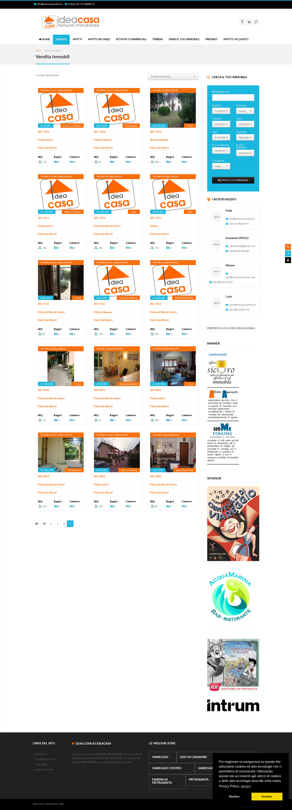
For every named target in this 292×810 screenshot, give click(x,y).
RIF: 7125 (99, 304)
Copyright (41, 764)
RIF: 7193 (155, 218)
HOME (45, 39)
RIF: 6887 (99, 476)
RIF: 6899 (99, 390)
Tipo (214, 131)
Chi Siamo (41, 754)
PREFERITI (211, 39)
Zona (239, 118)
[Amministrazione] (288, 260)
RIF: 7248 (99, 132)
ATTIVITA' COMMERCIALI (131, 39)
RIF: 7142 (43, 304)
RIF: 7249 (43, 132)
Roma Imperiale (159, 140)
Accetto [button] (267, 796)
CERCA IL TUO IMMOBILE (234, 180)
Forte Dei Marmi (47, 148)
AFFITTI (77, 39)
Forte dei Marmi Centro (107, 226)
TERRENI (157, 39)
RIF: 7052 (155, 304)
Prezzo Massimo (241, 146)
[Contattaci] (288, 254)
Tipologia (241, 131)
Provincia (241, 105)
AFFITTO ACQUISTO (235, 39)
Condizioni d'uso (45, 759)
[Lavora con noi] (288, 247)
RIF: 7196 (99, 218)
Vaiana (154, 226)
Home (38, 50)
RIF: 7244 (155, 132)
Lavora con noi (44, 769)
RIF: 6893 (43, 476)
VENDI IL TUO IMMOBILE (184, 39)
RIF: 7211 (43, 218)
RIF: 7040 (43, 390)
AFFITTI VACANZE (99, 39)
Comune (217, 118)
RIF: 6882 (155, 476)
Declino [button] (234, 796)
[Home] (68, 30)
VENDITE (61, 39)
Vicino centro (45, 140)
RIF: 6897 (155, 390)
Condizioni (218, 160)
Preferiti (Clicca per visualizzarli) (231, 328)
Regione (216, 105)
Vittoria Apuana (103, 140)
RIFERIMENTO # (220, 91)
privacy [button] (246, 786)
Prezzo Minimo (220, 144)
